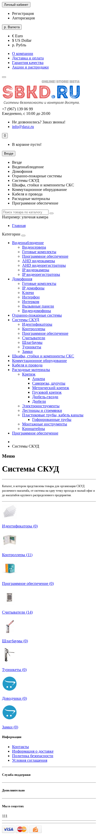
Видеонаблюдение (28, 243)
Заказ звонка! (38, 122)
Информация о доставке (33, 751)
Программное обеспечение (35, 433)
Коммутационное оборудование (39, 360)
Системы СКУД (25, 320)
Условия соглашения (29, 760)
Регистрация (23, 13)
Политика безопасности (32, 756)
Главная (19, 225)
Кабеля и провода (27, 365)
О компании (22, 53)
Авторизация (23, 18)
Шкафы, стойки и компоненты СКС (43, 356)
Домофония (22, 279)
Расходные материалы (31, 369)
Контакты (20, 747)
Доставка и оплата (28, 58)
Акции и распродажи (30, 67)
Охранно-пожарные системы (37, 315)
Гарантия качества (27, 62)
